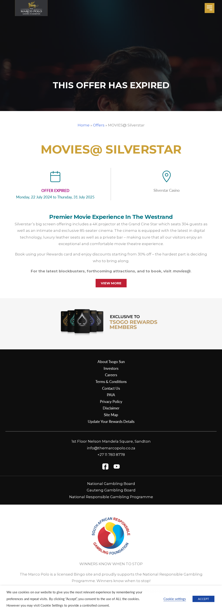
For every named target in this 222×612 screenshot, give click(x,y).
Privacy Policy (111, 401)
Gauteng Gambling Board (111, 490)
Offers (98, 125)
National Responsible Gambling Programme (111, 497)
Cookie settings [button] (174, 599)
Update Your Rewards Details (111, 421)
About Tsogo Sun (111, 361)
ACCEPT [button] (203, 599)
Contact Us (111, 388)
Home (84, 125)
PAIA (111, 394)
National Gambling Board (111, 483)
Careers (111, 374)
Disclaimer (111, 408)
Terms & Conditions (111, 381)
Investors (111, 368)
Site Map (111, 414)
